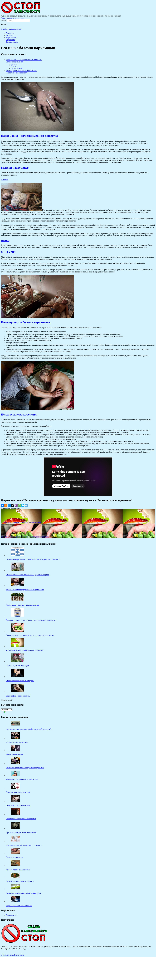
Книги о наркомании (14, 754)
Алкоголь (10, 33)
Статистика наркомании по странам (21, 819)
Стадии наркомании (14, 857)
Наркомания (11, 37)
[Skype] (22, 505)
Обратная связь (7, 955)
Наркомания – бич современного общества (24, 60)
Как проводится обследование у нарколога (23, 845)
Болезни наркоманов (14, 62)
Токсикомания (12, 42)
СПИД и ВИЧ (16, 68)
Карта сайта (19, 955)
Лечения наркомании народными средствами (25, 768)
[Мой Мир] (9, 505)
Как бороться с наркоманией (18, 870)
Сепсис (14, 64)
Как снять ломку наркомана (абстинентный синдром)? (28, 729)
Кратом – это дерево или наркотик (20, 881)
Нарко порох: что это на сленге (19, 906)
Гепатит (14, 66)
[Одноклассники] (5, 505)
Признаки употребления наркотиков (21, 832)
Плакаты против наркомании (18, 792)
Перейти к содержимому (11, 29)
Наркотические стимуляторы (18, 805)
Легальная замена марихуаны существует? (23, 893)
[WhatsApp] (19, 505)
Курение (9, 35)
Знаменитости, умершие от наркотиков (22, 779)
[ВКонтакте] (2, 505)
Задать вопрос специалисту (12, 18)
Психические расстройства (17, 73)
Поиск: (4, 20)
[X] (12, 505)
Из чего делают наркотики (17, 742)
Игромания (10, 40)
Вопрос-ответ (11, 915)
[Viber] (16, 505)
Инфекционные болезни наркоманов (21, 71)
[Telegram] (26, 505)
